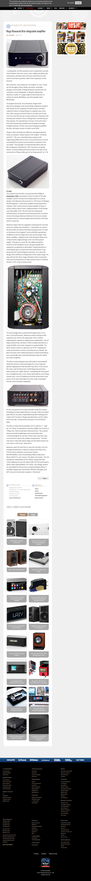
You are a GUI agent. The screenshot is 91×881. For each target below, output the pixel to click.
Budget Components (37, 797)
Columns (40, 8)
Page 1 (37, 488)
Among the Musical (65, 781)
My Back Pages (64, 790)
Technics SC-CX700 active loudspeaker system (38, 654)
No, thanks (70, 3)
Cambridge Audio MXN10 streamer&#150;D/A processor (38, 737)
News (55, 8)
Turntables (34, 771)
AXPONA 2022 (6, 824)
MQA (33, 833)
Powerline (34, 785)
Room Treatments (36, 787)
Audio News (35, 838)
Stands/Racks (35, 788)
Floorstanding (6, 771)
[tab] (22, 514)
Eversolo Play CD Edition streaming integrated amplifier (16, 598)
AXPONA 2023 (6, 823)
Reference (34, 824)
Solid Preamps (6, 783)
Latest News (36, 836)
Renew (62, 845)
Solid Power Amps (7, 785)
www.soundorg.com (14, 498)
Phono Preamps (6, 788)
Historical (34, 831)
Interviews (34, 828)
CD (3, 794)
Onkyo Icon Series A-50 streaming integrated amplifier (39, 542)
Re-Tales (63, 796)
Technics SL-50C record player (39, 570)
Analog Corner (64, 802)
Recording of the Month (66, 771)
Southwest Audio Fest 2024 (9, 835)
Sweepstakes (35, 845)
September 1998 (12, 196)
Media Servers (6, 801)
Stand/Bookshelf (7, 773)
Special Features (36, 822)
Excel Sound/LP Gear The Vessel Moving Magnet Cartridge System (38, 598)
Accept (78, 3)
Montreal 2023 (6, 829)
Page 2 (45, 478)
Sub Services (64, 847)
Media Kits (63, 833)
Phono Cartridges (36, 774)
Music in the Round (65, 810)
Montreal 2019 (6, 832)
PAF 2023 (5, 842)
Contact (43, 854)
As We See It (64, 783)
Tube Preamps (6, 780)
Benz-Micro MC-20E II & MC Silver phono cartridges (39, 682)
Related (22, 514)
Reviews (20, 8)
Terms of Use (64, 837)
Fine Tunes (63, 815)
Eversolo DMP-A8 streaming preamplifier (38, 709)
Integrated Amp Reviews (23, 25)
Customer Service (65, 830)
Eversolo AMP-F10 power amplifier (16, 654)
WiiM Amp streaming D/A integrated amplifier (16, 737)
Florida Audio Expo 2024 (9, 838)
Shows (48, 8)
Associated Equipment (41, 495)
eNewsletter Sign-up (65, 824)
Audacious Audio (36, 799)
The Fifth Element (65, 806)
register (16, 507)
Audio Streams (64, 808)
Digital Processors (7, 797)
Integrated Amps (7, 787)
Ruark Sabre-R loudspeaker (17, 570)
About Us (63, 828)
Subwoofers (5, 774)
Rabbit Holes (64, 792)
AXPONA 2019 (6, 826)
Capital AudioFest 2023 (8, 840)
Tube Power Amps (7, 781)
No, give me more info (25, 5)
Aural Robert (64, 785)
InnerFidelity (35, 802)
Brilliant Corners (65, 787)
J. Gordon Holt (35, 801)
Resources (71, 8)
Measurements (39, 498)
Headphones (35, 790)
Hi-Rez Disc (5, 795)
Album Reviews (64, 774)
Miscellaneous (35, 792)
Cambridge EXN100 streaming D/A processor (16, 682)
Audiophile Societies (66, 822)
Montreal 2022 (6, 830)
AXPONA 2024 (6, 821)
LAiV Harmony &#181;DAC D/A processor (17, 626)
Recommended (30, 8)
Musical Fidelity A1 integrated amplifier (16, 709)
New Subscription (65, 842)
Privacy (62, 835)
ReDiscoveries (64, 794)
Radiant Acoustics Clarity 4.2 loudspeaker (38, 626)
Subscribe (62, 8)
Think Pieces (35, 830)
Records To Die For (65, 773)
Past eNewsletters (36, 839)
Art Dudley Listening (65, 804)
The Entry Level (64, 811)
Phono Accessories (36, 783)
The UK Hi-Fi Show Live (66, 831)
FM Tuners (34, 776)
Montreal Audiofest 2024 (9, 836)
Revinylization (64, 797)
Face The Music (64, 813)
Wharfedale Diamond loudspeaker (16, 541)
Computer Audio (7, 799)
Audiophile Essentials (37, 826)
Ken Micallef (10, 35)
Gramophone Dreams (66, 788)
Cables (33, 781)
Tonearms (34, 773)
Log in (9, 507)
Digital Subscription (65, 844)
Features (63, 776)
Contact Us (63, 826)
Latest (33, 514)
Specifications (39, 493)
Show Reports (7, 819)
